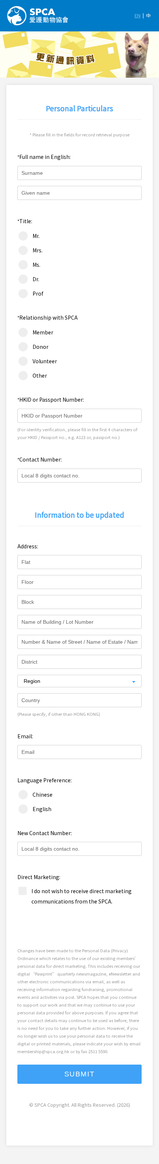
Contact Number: (39, 459)
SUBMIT (79, 1074)
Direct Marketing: (38, 877)
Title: (24, 221)
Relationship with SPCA (47, 317)
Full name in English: (44, 156)
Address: (27, 546)
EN (138, 15)
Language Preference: (44, 780)
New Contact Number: (44, 833)
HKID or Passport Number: (50, 399)
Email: (25, 736)
